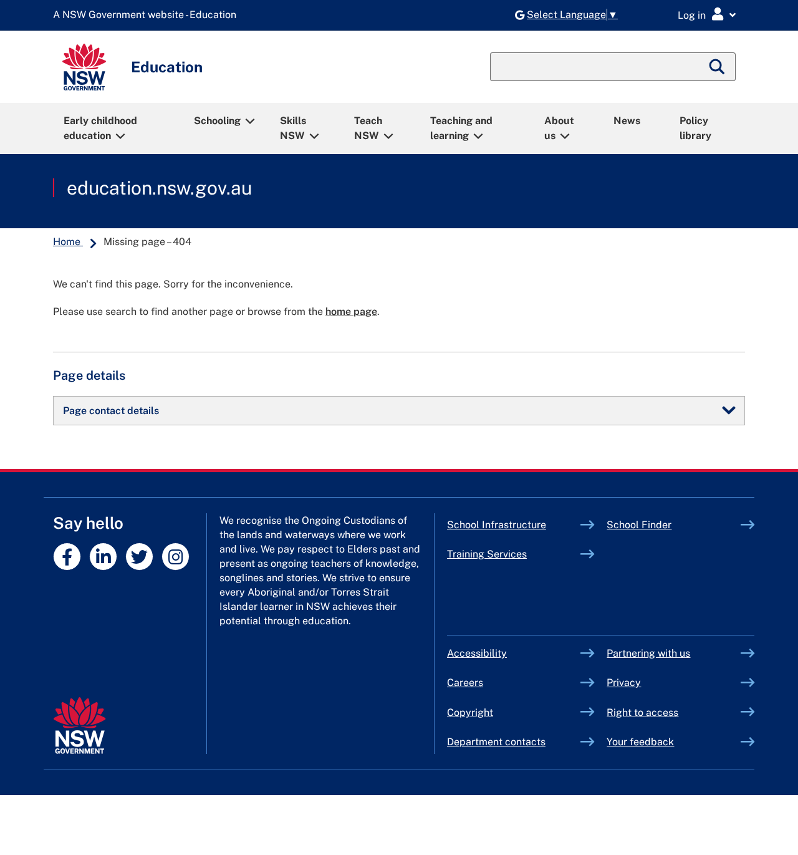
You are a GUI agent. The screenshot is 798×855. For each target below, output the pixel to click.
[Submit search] (717, 66)
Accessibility (477, 653)
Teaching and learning (461, 128)
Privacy (624, 682)
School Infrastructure (514, 525)
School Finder (639, 525)
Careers (465, 682)
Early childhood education (100, 128)
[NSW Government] (79, 725)
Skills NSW (293, 128)
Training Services (514, 554)
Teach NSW (368, 128)
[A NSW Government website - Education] (148, 15)
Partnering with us (648, 653)
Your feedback (640, 742)
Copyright (470, 712)
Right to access (642, 712)
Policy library (695, 128)
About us (559, 128)
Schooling (217, 121)
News (626, 121)
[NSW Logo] (84, 67)
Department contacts (496, 742)
